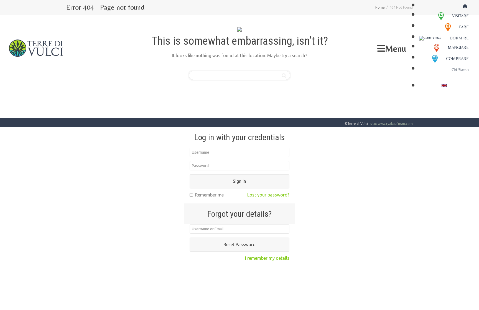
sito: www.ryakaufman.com (391, 123)
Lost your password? (268, 194)
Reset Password (239, 244)
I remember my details (267, 258)
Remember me (209, 194)
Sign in (239, 181)
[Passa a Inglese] (444, 85)
